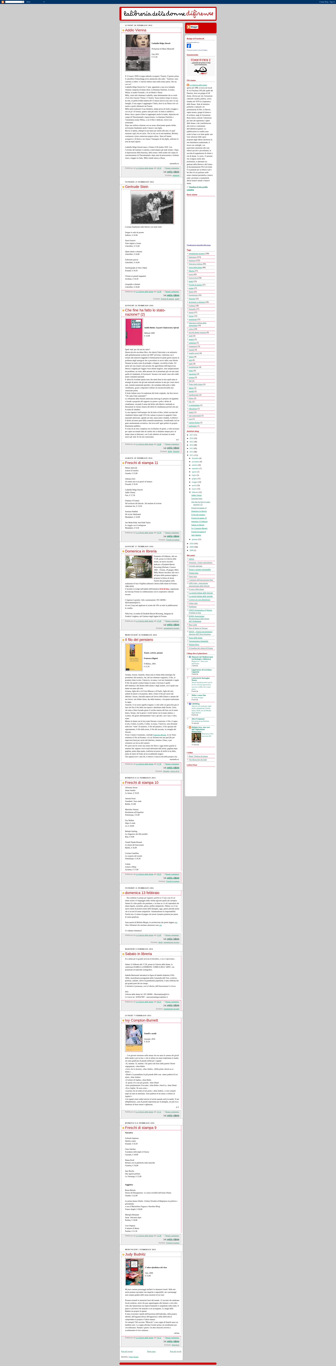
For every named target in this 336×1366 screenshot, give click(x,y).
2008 (192, 550)
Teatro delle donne (196, 384)
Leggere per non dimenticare (199, 600)
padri (191, 364)
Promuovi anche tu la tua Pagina (197, 50)
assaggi (191, 350)
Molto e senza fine (199, 695)
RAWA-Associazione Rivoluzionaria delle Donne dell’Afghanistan (199, 618)
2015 (192, 442)
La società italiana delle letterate (201, 593)
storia (191, 274)
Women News (194, 645)
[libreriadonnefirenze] (189, 47)
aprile (194, 485)
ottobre (195, 465)
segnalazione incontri (171, 628)
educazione (193, 409)
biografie (192, 309)
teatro (191, 371)
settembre (196, 469)
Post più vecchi (175, 1351)
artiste (191, 288)
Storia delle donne (195, 638)
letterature (175, 1345)
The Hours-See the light (198, 760)
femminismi (193, 295)
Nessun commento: (172, 168)
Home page (151, 1351)
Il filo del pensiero (139, 640)
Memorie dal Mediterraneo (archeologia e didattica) (202, 658)
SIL (190, 402)
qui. (176, 922)
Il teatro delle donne (196, 589)
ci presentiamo (194, 405)
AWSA (191, 559)
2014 (192, 445)
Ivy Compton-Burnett (141, 1020)
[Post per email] (164, 172)
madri (177, 299)
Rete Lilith (193, 625)
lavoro (191, 316)
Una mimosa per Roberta (200, 721)
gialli (191, 336)
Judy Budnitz (135, 1254)
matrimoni (193, 319)
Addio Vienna (135, 30)
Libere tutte (193, 603)
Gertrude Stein (136, 187)
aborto (191, 388)
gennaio (195, 539)
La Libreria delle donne (198, 85)
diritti (170, 451)
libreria (191, 271)
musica (191, 339)
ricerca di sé (174, 771)
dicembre (195, 458)
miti (190, 360)
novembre (196, 462)
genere (191, 412)
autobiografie (194, 395)
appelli (191, 391)
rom (190, 419)
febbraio (195, 492)
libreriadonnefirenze (193, 42)
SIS (190, 381)
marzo (194, 489)
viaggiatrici (193, 346)
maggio (195, 482)
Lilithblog (196, 704)
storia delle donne (195, 267)
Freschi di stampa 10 (141, 782)
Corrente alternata (195, 566)
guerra (191, 357)
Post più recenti (127, 1351)
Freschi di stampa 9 (140, 1128)
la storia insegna (197, 697)
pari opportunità (195, 416)
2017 (192, 435)
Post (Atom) (133, 1357)
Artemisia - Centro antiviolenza (200, 563)
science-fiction (194, 423)
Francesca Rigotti (159, 735)
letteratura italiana (195, 264)
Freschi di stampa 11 (141, 463)
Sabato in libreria (138, 954)
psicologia (192, 374)
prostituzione (193, 367)
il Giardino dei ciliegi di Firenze (201, 648)
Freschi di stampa (167, 299)
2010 (192, 544)
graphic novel (194, 353)
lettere (191, 398)
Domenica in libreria (141, 551)
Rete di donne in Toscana (198, 628)
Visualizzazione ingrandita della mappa (199, 245)
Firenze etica (193, 573)
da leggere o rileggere (197, 302)
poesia (191, 312)
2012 (192, 452)
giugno (195, 479)
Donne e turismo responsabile (200, 570)
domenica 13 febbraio (142, 893)
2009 (192, 547)
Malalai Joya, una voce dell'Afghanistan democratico (201, 729)
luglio (194, 475)
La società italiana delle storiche (201, 596)
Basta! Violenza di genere (198, 756)
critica (191, 329)
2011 (192, 455)
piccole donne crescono (197, 332)
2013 (192, 448)
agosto (194, 472)
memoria (176, 175)
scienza (191, 377)
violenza (192, 306)
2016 (192, 438)
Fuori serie (193, 576)
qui (160, 925)
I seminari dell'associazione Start (201, 580)
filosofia (176, 451)
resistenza (192, 343)
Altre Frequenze (198, 719)
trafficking (193, 426)
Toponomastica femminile (198, 641)
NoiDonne (192, 607)
